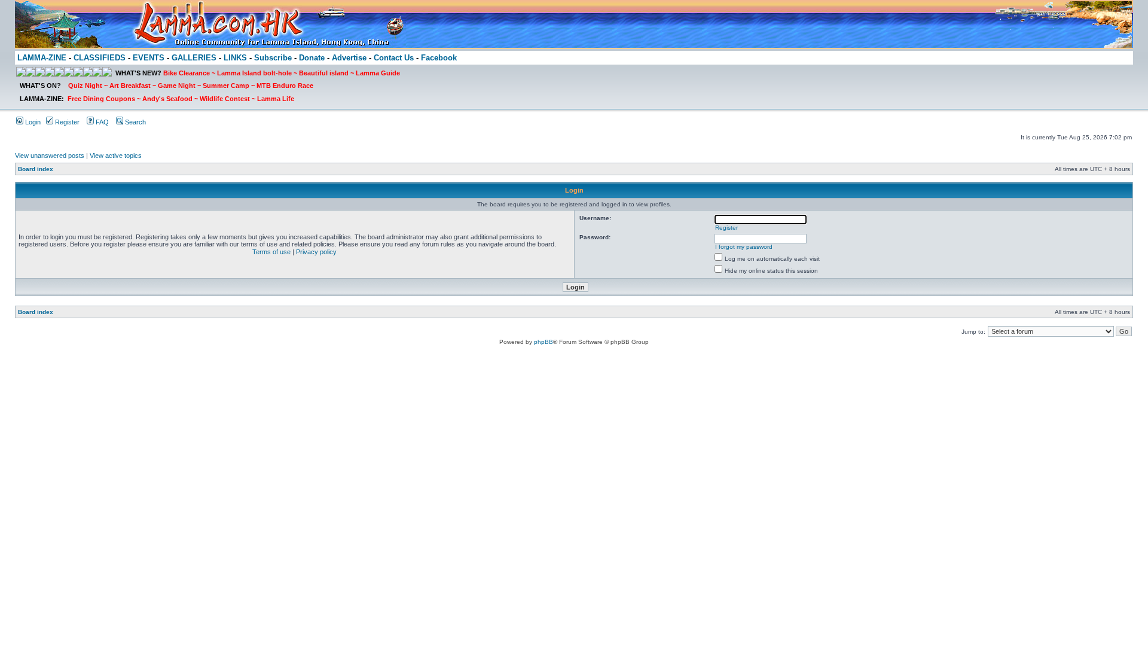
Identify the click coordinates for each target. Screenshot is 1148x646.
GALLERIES (194, 57)
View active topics (116, 155)
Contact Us (394, 57)
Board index (35, 169)
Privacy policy (316, 251)
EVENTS (148, 57)
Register (66, 122)
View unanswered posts (49, 155)
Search (134, 122)
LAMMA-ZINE (41, 57)
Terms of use (271, 251)
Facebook (439, 57)
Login (32, 122)
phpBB (543, 342)
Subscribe (273, 57)
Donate (312, 57)
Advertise (349, 57)
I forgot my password (744, 246)
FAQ (101, 122)
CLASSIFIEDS (100, 57)
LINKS (235, 57)
